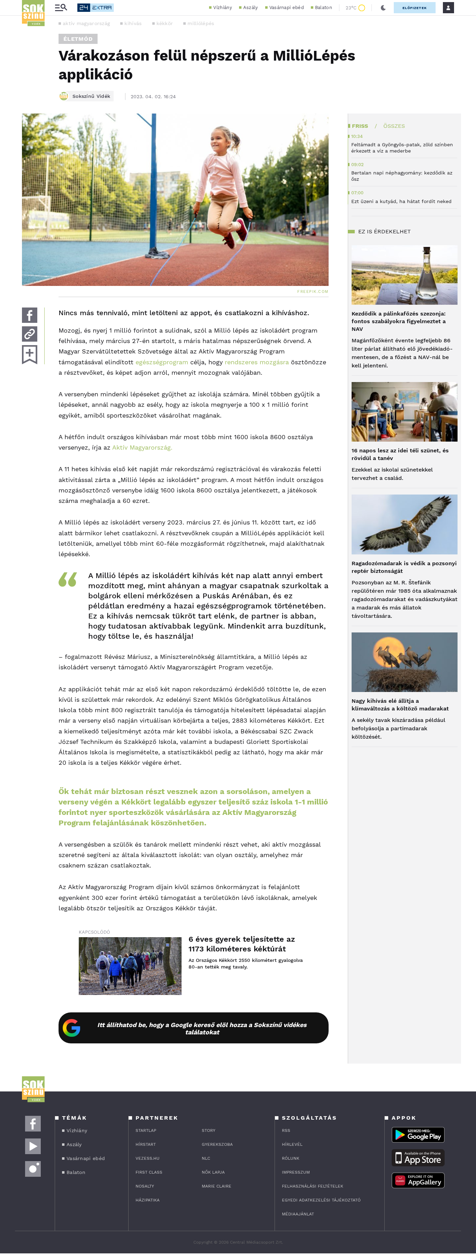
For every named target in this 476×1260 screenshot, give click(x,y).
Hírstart (146, 1144)
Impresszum (296, 1172)
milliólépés (200, 23)
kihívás (132, 23)
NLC (206, 1158)
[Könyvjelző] (29, 354)
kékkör (164, 23)
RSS (286, 1130)
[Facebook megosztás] (29, 315)
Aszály (250, 7)
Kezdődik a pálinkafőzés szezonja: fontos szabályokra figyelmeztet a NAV (399, 321)
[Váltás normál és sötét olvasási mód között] (383, 7)
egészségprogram (160, 362)
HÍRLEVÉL (292, 1144)
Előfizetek (414, 8)
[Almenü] (61, 8)
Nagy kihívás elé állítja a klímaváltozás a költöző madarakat (400, 705)
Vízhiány (222, 7)
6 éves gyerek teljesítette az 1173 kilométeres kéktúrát (242, 944)
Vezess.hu (148, 1158)
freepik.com (313, 291)
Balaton (323, 7)
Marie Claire (216, 1186)
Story (208, 1130)
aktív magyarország (86, 23)
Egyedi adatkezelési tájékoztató (321, 1200)
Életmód (78, 39)
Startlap (146, 1130)
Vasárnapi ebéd (286, 7)
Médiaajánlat (298, 1214)
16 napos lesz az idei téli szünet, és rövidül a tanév (400, 454)
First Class (149, 1172)
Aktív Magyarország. (142, 447)
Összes (394, 126)
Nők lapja (213, 1172)
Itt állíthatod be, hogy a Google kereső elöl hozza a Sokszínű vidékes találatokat (202, 1028)
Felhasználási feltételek (312, 1186)
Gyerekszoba (217, 1144)
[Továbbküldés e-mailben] (29, 334)
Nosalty (145, 1186)
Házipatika (148, 1200)
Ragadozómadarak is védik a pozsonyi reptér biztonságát (404, 567)
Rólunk (290, 1158)
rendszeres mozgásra (257, 362)
